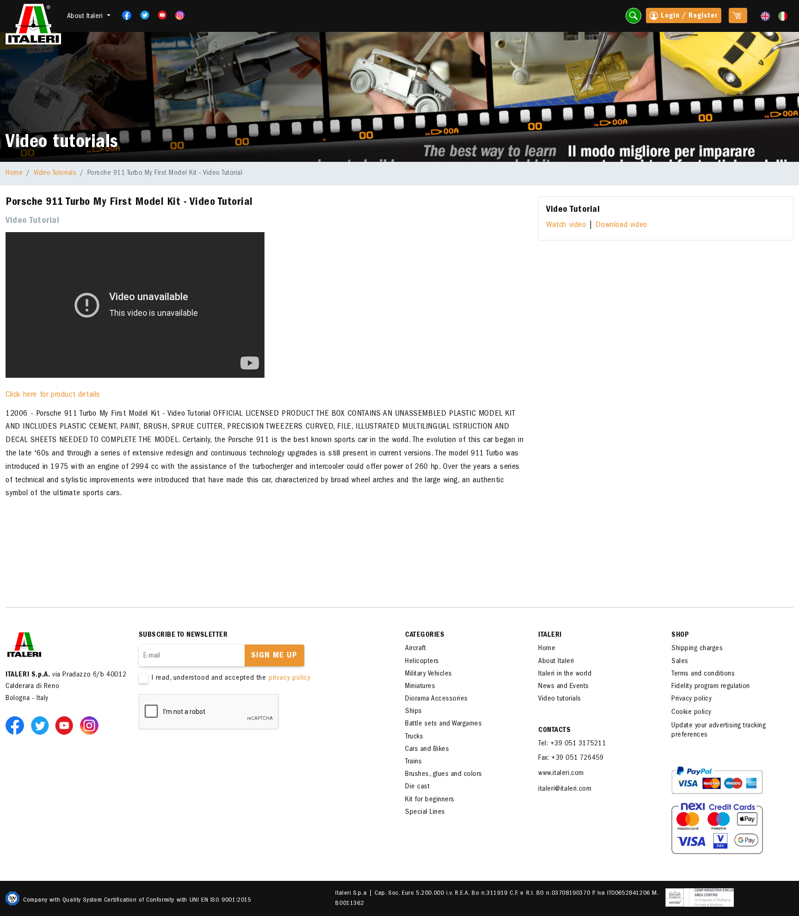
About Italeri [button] (86, 16)
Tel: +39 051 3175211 (572, 744)
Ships (413, 711)
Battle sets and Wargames (443, 724)
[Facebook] (124, 15)
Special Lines (425, 812)
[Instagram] (180, 15)
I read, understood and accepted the (231, 678)
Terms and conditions (703, 674)
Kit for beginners (430, 800)
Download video (621, 225)
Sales (679, 661)
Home (14, 173)
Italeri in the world (564, 674)
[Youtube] (159, 15)
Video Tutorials (55, 173)
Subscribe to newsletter (183, 635)
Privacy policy (691, 699)
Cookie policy (691, 712)
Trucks (414, 737)
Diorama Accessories (436, 699)
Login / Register (688, 16)
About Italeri (556, 661)
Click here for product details (53, 395)
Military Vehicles (428, 674)
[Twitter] (141, 15)
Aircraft (415, 648)
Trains (413, 762)
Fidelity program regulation (710, 686)
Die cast (417, 787)
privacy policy (290, 678)
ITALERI (550, 635)
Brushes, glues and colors (443, 774)
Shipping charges (697, 648)
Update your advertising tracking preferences (718, 730)
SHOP (680, 635)
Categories (424, 635)
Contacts (554, 730)
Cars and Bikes (427, 749)
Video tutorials (559, 699)
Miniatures (420, 686)
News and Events (563, 686)
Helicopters (422, 661)
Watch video (566, 225)
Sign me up (274, 656)
